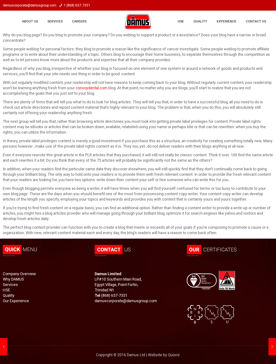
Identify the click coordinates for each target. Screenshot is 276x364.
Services (10, 284)
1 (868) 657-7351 (77, 5)
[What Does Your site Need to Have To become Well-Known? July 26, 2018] (272, 346)
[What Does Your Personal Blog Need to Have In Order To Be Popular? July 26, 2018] (4, 346)
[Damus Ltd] (137, 21)
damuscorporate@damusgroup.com (126, 301)
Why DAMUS (13, 279)
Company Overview (19, 273)
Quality (8, 295)
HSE (6, 290)
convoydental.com (91, 88)
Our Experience (16, 301)
